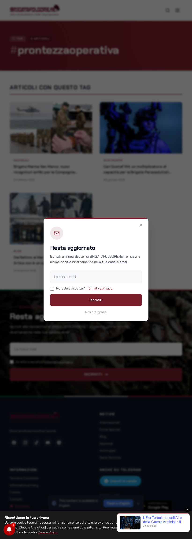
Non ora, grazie (96, 312)
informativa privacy (98, 288)
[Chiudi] (141, 225)
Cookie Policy (48, 532)
